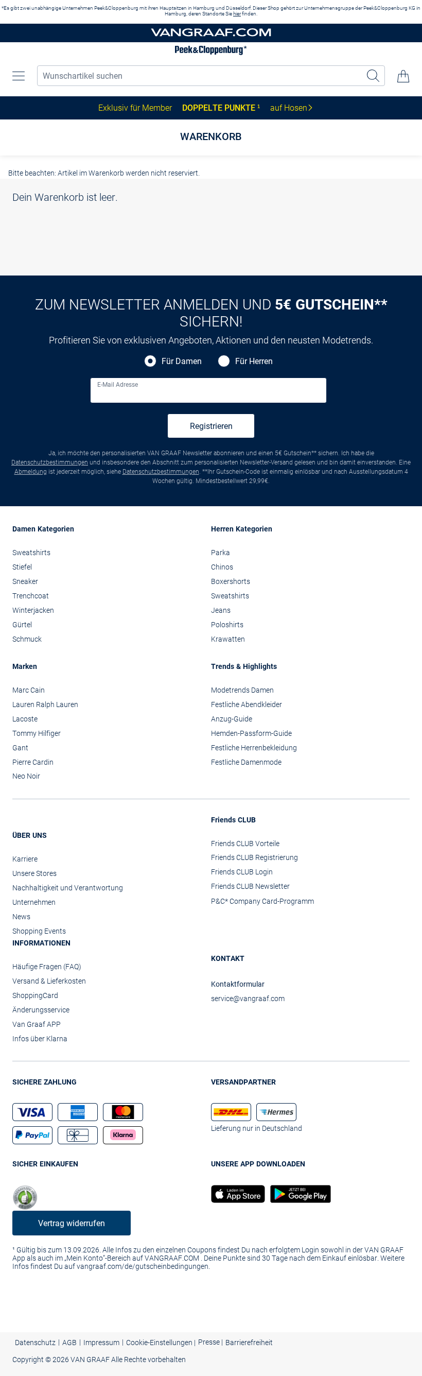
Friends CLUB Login (242, 872)
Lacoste (25, 719)
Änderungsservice (40, 1010)
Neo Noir (26, 776)
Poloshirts (227, 625)
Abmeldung (30, 471)
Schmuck (27, 639)
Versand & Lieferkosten (49, 981)
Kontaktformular (238, 984)
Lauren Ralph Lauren (45, 704)
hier (237, 13)
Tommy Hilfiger (36, 733)
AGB (69, 1342)
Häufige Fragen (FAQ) (46, 966)
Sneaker (25, 581)
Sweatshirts (31, 552)
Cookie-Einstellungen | (161, 1342)
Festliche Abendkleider (246, 704)
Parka (220, 552)
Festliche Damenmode (246, 762)
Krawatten (228, 639)
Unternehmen (34, 902)
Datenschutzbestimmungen (49, 462)
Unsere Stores (34, 873)
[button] (18, 76)
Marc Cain (28, 690)
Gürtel (22, 625)
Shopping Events (39, 931)
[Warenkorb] (403, 76)
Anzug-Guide (231, 719)
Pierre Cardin (33, 762)
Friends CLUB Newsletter (250, 886)
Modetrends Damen (242, 690)
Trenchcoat (30, 596)
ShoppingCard (35, 995)
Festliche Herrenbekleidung (254, 748)
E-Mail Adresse (117, 384)
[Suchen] (373, 75)
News (21, 917)
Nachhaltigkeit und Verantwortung (67, 888)
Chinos (222, 567)
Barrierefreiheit (249, 1342)
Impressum (101, 1342)
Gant (20, 748)
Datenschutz (35, 1342)
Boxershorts (230, 581)
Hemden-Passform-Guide (251, 733)
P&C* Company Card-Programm (262, 901)
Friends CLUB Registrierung (254, 857)
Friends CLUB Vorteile (245, 843)
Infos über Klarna (39, 1039)
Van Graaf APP (36, 1024)
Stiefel (22, 567)
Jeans (221, 610)
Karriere (25, 859)
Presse (209, 1342)
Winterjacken (33, 610)
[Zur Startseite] (211, 33)
